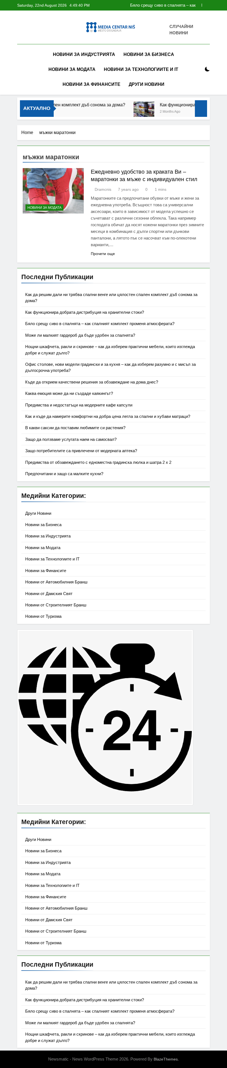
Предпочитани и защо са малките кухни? (64, 473)
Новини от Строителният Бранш (55, 605)
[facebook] (20, 28)
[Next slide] (206, 5)
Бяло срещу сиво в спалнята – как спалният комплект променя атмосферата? (163, 5)
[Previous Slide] (198, 5)
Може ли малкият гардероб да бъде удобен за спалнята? (80, 335)
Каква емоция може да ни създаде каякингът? (69, 393)
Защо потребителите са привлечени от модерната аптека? (81, 450)
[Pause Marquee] (201, 108)
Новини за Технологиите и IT (141, 69)
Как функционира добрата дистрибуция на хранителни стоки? (84, 312)
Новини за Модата (72, 69)
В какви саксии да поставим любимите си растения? (75, 427)
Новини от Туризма (43, 616)
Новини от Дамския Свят (49, 593)
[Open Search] (197, 69)
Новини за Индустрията (84, 54)
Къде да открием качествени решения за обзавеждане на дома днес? (91, 382)
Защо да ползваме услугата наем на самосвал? (71, 439)
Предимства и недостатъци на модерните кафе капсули (78, 405)
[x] (33, 28)
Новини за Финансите (91, 84)
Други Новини (146, 84)
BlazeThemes (166, 1059)
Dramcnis (103, 189)
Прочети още (103, 253)
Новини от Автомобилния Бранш (56, 582)
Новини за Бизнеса (148, 54)
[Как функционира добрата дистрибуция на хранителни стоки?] (135, 112)
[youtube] (47, 28)
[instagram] (27, 28)
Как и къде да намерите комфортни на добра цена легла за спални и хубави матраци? (107, 416)
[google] (40, 28)
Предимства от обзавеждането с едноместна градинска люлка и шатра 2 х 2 (98, 462)
